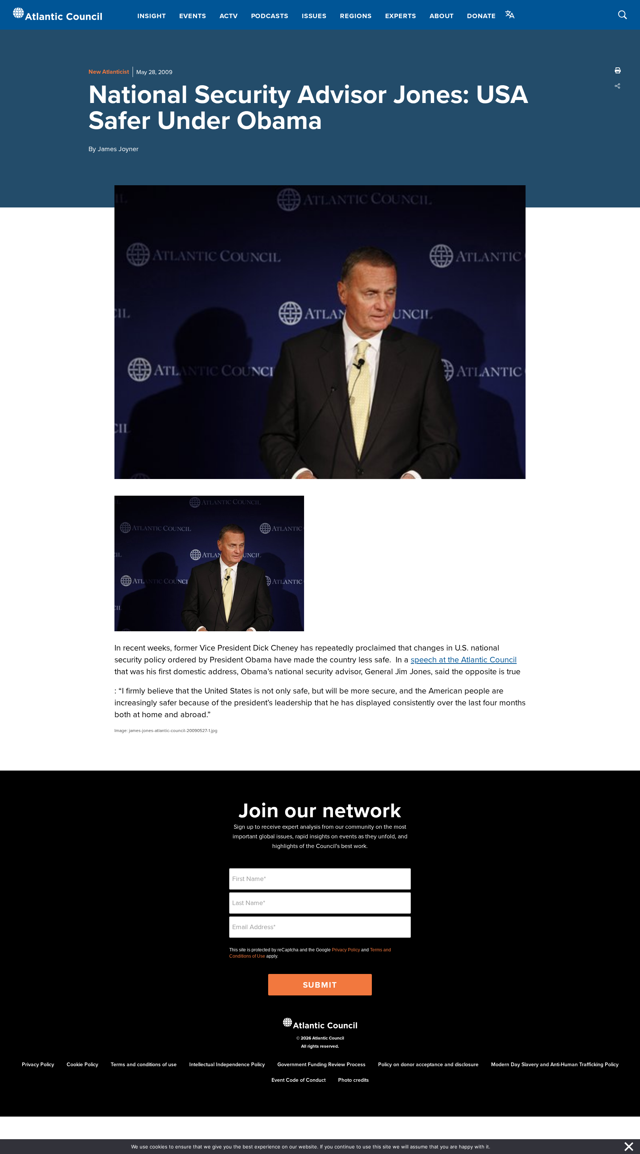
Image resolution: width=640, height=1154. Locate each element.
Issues (314, 16)
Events (192, 16)
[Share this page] (617, 86)
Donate (481, 16)
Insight (151, 16)
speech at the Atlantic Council (464, 659)
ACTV (229, 16)
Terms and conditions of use (144, 1064)
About (442, 16)
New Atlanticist (109, 71)
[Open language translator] (510, 14)
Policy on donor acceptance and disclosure (428, 1064)
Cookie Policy (82, 1064)
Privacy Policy (346, 949)
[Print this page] (617, 70)
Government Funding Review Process (321, 1064)
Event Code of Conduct (298, 1080)
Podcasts (270, 16)
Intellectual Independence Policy (227, 1064)
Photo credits (353, 1080)
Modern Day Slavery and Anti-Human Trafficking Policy (555, 1064)
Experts (400, 16)
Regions (355, 16)
